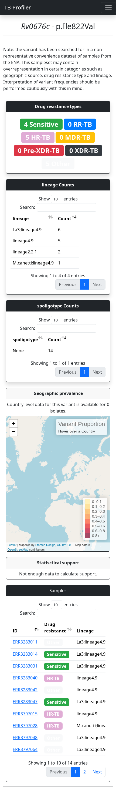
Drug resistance (55, 627)
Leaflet (12, 544)
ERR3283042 (25, 690)
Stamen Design (45, 544)
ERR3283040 (25, 678)
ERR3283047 (25, 702)
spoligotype (25, 340)
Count (64, 219)
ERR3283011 (25, 642)
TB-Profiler (17, 7)
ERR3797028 (25, 726)
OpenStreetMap (18, 549)
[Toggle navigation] (108, 7)
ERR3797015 (25, 714)
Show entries (58, 199)
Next (97, 772)
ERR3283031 (25, 666)
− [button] (13, 431)
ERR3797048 (25, 737)
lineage (21, 219)
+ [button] (13, 423)
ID (15, 631)
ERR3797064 (25, 749)
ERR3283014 (25, 654)
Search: (27, 207)
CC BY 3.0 (64, 544)
